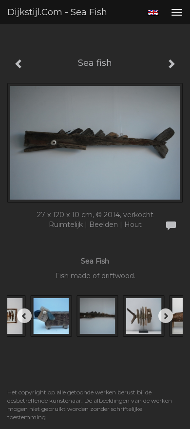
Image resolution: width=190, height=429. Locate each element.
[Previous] (24, 315)
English (153, 13)
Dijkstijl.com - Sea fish (57, 12)
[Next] (165, 315)
